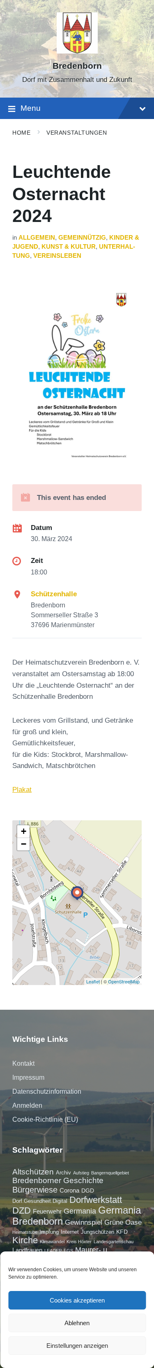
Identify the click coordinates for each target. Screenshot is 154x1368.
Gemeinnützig (82, 237)
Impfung (49, 1232)
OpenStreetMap (124, 981)
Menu (31, 108)
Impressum (28, 1077)
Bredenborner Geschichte (57, 1180)
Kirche (25, 1240)
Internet (70, 1232)
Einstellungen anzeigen (77, 1345)
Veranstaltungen (76, 132)
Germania (80, 1211)
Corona (69, 1190)
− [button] (23, 844)
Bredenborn (77, 66)
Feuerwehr (47, 1211)
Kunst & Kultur (68, 246)
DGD (87, 1190)
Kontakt (23, 1063)
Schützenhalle (54, 594)
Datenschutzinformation (46, 1091)
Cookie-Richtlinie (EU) (45, 1119)
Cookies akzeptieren (77, 1300)
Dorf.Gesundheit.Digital (39, 1201)
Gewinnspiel (83, 1222)
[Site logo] (77, 51)
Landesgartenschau (113, 1241)
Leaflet (93, 981)
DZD (21, 1210)
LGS (68, 1250)
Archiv (63, 1173)
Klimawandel (52, 1241)
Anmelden (27, 1105)
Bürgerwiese (34, 1189)
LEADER (53, 1250)
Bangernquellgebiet (110, 1172)
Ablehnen (77, 1322)
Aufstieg (81, 1172)
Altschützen (33, 1171)
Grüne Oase (123, 1222)
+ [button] (23, 831)
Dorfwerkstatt (95, 1200)
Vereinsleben (57, 255)
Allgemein (36, 237)
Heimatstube (24, 1232)
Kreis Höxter (79, 1241)
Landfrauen (27, 1250)
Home (21, 132)
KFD (122, 1231)
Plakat (22, 790)
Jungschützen (97, 1232)
